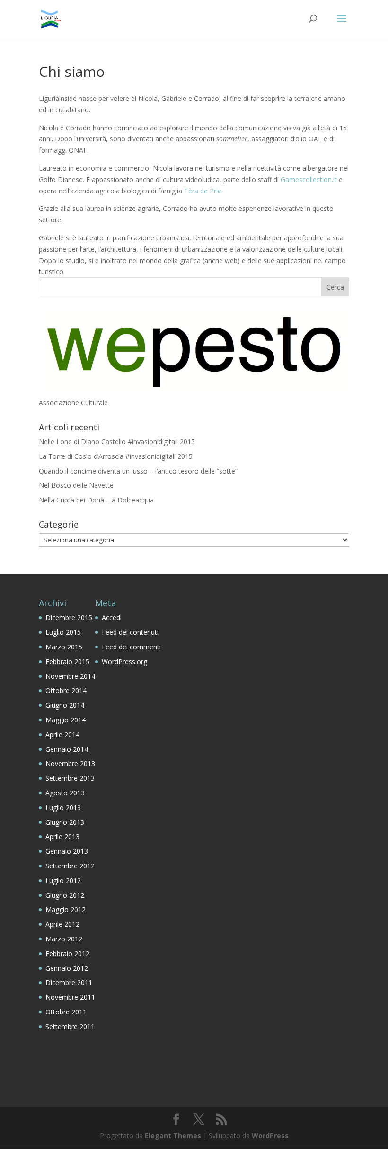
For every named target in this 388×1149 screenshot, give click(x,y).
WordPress (270, 1135)
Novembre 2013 (70, 763)
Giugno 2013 (64, 822)
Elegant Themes (173, 1135)
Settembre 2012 (70, 865)
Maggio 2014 (65, 719)
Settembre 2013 (70, 778)
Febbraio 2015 (67, 661)
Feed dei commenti (131, 646)
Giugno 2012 (64, 895)
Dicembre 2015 (68, 617)
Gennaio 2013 (66, 851)
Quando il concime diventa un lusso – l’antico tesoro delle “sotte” (138, 470)
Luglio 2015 (63, 632)
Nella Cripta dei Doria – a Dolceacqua (96, 499)
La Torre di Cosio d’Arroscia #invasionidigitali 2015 (116, 456)
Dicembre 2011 (68, 982)
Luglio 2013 (63, 807)
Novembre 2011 (70, 997)
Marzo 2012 (63, 938)
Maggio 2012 (65, 909)
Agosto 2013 (65, 792)
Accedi (112, 617)
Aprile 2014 (62, 734)
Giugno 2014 (64, 705)
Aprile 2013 (62, 836)
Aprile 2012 (62, 924)
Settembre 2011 (70, 1026)
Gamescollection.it (309, 179)
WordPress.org (124, 661)
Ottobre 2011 (66, 1011)
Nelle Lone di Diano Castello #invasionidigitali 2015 (117, 441)
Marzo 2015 (63, 646)
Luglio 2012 (63, 880)
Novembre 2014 (70, 676)
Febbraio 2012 (67, 953)
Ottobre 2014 (66, 690)
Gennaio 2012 (66, 968)
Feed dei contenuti (130, 632)
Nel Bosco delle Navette (76, 485)
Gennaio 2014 (66, 749)
